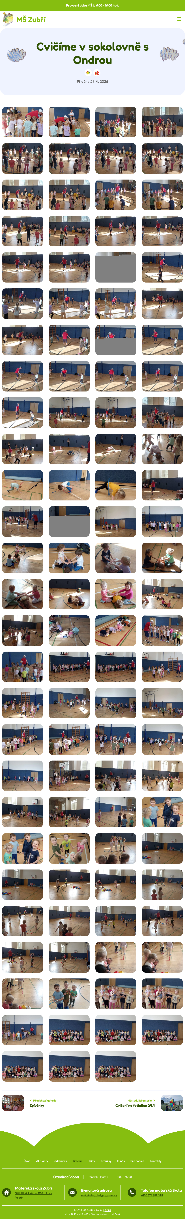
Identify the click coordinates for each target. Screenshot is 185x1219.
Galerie (78, 1161)
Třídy (91, 1161)
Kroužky (106, 1161)
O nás (121, 1161)
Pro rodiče (137, 1161)
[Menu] (180, 19)
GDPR (108, 1210)
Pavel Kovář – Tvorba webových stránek (97, 1214)
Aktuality (42, 1161)
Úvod (27, 1161)
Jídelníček (60, 1161)
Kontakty (156, 1161)
